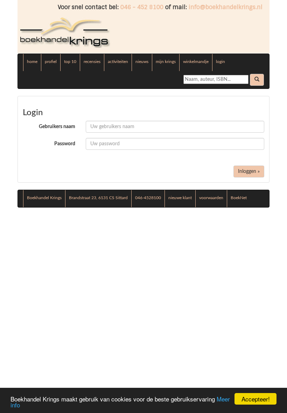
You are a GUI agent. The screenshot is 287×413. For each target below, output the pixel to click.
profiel (51, 61)
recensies (92, 61)
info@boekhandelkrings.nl (225, 7)
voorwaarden (211, 198)
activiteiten (118, 61)
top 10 (70, 61)
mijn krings (166, 61)
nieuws (141, 61)
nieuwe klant (180, 198)
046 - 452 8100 (141, 7)
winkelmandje (196, 61)
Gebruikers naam (57, 126)
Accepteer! (255, 398)
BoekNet (239, 198)
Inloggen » (249, 171)
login (220, 61)
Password (64, 143)
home (32, 61)
